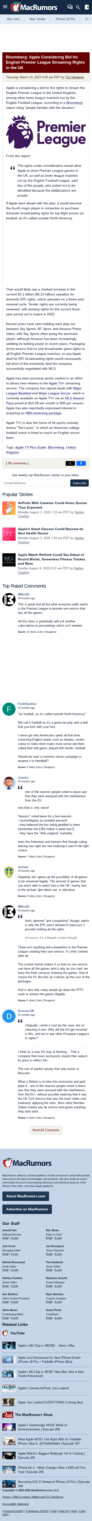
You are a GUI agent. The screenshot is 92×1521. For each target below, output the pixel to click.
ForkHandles (27, 704)
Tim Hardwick (74, 77)
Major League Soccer (55, 393)
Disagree (50, 631)
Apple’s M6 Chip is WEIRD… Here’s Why (46, 1345)
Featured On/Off (13, 1511)
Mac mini (13, 19)
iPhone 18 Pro (65, 19)
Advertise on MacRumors (27, 1209)
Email (5, 1237)
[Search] (79, 7)
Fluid (54, 1511)
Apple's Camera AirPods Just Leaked (43, 1388)
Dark (5, 1514)
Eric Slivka (52, 1230)
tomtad (23, 867)
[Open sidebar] (87, 7)
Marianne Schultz (56, 1278)
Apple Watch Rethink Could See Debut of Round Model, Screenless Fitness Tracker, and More (52, 559)
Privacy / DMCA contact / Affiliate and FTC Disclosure (32, 1496)
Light (82, 1511)
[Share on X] (70, 463)
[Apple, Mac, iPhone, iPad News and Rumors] (34, 12)
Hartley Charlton (12, 1278)
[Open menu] (5, 7)
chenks (23, 777)
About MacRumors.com (25, 1196)
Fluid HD (64, 1511)
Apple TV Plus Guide (30, 447)
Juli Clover (9, 1246)
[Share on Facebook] (81, 463)
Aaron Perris (53, 1310)
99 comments (17, 463)
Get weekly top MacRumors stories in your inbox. (46, 475)
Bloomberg (74, 103)
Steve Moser (9, 1310)
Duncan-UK (26, 1011)
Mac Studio (37, 19)
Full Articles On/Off (37, 1511)
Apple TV (56, 383)
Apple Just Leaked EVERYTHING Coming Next (50, 1402)
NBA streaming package (43, 413)
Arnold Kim (9, 1230)
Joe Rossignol (55, 1246)
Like (40, 631)
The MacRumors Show (34, 1415)
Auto (74, 1511)
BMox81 (23, 594)
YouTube (17, 1333)
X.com (14, 1237)
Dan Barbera (10, 1294)
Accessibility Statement (15, 1504)
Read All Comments (46, 1130)
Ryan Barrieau (54, 1294)
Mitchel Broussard (13, 1262)
